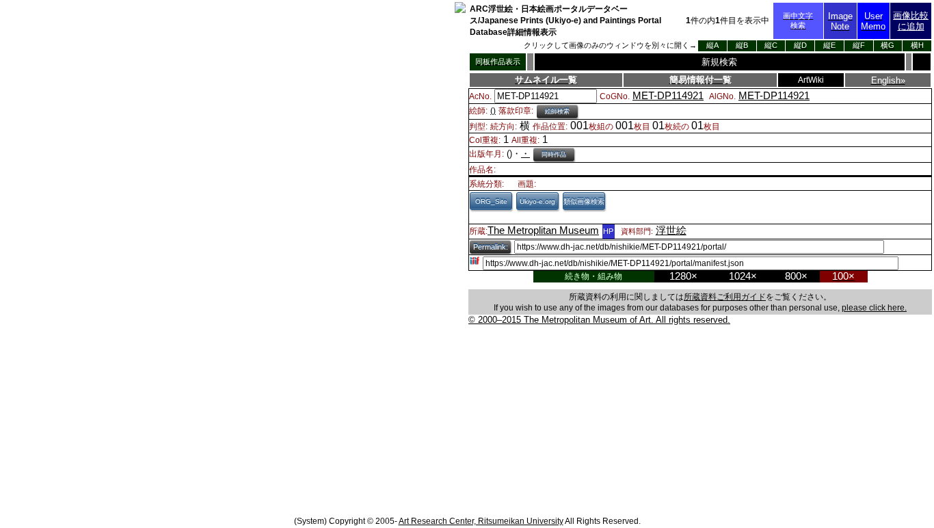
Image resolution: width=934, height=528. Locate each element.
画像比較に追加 (911, 20)
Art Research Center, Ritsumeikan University (481, 521)
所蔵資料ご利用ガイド (725, 297)
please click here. (874, 308)
